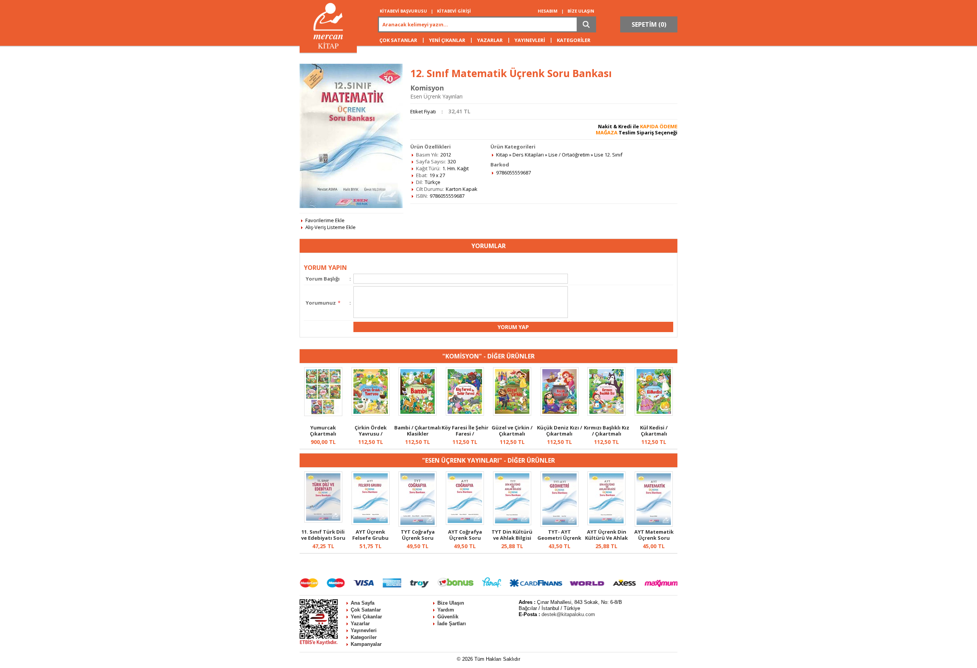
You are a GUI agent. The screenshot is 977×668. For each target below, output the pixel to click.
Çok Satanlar (366, 610)
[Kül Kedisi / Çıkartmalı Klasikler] (654, 413)
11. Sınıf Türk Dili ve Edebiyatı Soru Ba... (323, 537)
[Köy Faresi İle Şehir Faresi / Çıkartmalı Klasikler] (465, 413)
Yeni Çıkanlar (366, 617)
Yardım (445, 610)
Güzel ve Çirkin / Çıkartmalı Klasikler (512, 433)
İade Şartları (451, 623)
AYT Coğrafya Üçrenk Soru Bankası (465, 537)
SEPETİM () (649, 24)
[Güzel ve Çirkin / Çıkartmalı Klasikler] (512, 413)
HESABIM (548, 11)
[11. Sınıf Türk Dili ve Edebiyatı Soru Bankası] (323, 520)
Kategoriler (364, 637)
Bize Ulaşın (450, 603)
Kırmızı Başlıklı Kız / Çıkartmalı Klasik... (606, 433)
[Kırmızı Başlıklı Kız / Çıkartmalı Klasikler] (606, 413)
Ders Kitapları (528, 154)
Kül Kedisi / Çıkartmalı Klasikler (653, 433)
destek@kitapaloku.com (568, 614)
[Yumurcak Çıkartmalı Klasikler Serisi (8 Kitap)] (323, 414)
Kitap (502, 154)
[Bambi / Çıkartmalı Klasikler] (417, 413)
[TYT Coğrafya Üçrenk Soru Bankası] (417, 524)
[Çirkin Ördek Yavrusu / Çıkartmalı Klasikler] (370, 413)
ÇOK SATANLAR (398, 40)
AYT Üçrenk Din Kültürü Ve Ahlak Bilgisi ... (606, 537)
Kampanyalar (366, 644)
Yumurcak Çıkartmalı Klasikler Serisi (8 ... (323, 436)
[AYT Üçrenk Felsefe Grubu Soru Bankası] (370, 523)
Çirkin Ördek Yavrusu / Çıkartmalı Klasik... (370, 433)
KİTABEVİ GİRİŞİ (454, 11)
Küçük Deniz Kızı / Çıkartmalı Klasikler (559, 433)
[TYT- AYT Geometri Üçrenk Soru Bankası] (559, 524)
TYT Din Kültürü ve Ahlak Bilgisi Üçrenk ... (512, 537)
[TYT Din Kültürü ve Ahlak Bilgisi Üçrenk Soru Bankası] (512, 523)
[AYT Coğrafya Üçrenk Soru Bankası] (465, 523)
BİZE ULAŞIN (580, 11)
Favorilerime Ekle (325, 220)
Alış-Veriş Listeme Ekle (330, 227)
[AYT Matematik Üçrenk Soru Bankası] (654, 524)
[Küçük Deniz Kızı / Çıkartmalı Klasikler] (559, 413)
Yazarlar (360, 623)
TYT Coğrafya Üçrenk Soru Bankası (418, 537)
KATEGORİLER (573, 40)
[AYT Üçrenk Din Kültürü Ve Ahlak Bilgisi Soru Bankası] (606, 523)
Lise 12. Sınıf (608, 154)
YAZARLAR (490, 40)
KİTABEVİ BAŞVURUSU (403, 11)
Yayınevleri (364, 630)
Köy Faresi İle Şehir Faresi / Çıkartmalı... (465, 433)
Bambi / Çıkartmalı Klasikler (417, 430)
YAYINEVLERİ (529, 40)
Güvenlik (447, 617)
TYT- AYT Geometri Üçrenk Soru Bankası (559, 537)
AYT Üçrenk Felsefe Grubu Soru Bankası (370, 537)
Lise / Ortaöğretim (569, 154)
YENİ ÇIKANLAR (447, 40)
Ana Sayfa (362, 603)
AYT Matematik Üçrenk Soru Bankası (654, 537)
